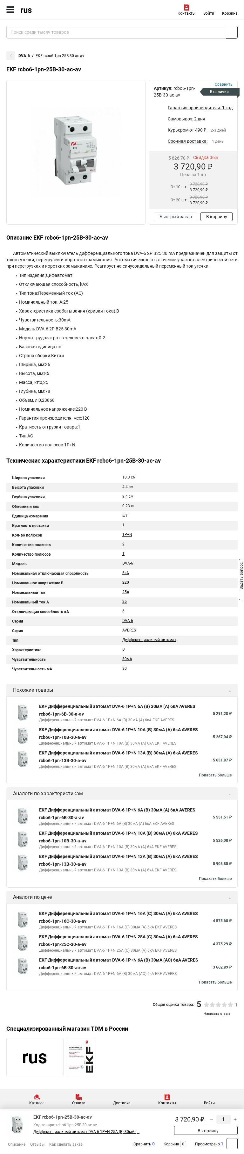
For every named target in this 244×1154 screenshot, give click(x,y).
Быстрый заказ (175, 216)
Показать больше (215, 775)
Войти (208, 13)
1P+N (127, 534)
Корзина (230, 13)
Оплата (78, 1103)
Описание (16, 1144)
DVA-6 (24, 56)
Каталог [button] (36, 1103)
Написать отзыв (217, 1014)
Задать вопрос (241, 577)
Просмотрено (207, 1144)
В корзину (216, 216)
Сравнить (142, 1144)
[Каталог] (10, 9)
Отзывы (37, 1144)
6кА (125, 573)
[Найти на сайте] (232, 32)
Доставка (122, 1103)
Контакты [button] (186, 13)
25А (125, 592)
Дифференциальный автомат (149, 640)
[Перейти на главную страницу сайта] (48, 9)
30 (124, 668)
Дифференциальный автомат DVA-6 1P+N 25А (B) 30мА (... (86, 1131)
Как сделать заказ (66, 1144)
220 (125, 582)
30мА (127, 659)
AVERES (129, 630)
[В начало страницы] (232, 1143)
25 (124, 601)
